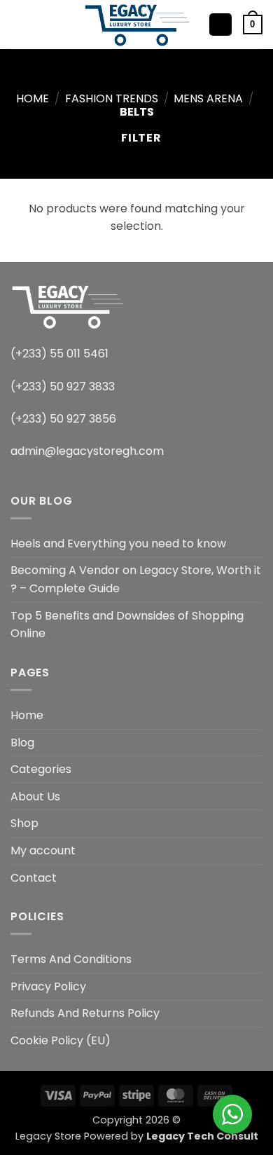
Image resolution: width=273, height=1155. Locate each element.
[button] (18, 24)
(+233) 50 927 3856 (63, 419)
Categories (40, 769)
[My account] (220, 24)
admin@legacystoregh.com (87, 451)
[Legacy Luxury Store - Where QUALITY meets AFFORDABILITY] (137, 24)
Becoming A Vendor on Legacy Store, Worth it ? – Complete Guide (135, 579)
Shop (24, 823)
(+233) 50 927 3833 (62, 386)
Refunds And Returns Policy (85, 1013)
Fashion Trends (111, 98)
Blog (22, 742)
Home (32, 98)
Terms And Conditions (71, 959)
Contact (33, 878)
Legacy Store (48, 1136)
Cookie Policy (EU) (60, 1040)
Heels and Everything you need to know (118, 543)
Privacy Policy (48, 986)
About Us (35, 796)
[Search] (42, 24)
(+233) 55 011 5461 (59, 354)
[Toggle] (254, 769)
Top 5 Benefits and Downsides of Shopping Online (127, 625)
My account (43, 850)
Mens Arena (208, 98)
